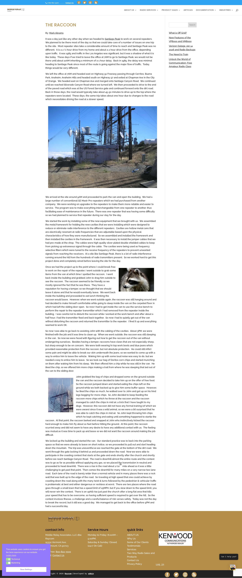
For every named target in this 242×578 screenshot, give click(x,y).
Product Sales (170, 10)
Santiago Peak (112, 39)
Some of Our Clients (138, 542)
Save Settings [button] (26, 569)
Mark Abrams (56, 33)
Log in (160, 564)
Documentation (205, 10)
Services (131, 549)
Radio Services (148, 10)
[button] (232, 568)
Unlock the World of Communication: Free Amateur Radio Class (180, 63)
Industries (225, 10)
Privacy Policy (134, 564)
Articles (188, 10)
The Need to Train (178, 54)
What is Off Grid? (178, 33)
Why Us (131, 538)
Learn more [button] (11, 555)
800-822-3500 (63, 551)
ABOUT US (129, 10)
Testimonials (133, 545)
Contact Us (69, 3)
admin (91, 574)
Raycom (68, 574)
